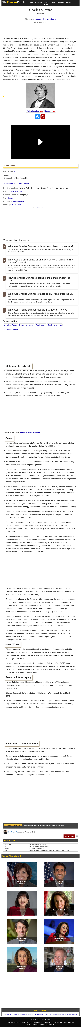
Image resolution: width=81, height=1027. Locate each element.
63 (15, 171)
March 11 (14, 191)
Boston (10, 198)
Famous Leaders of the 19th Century (45, 1014)
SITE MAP (25, 1022)
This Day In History (14, 1022)
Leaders (48, 111)
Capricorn (51, 19)
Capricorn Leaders (55, 325)
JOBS (72, 1022)
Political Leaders (33, 111)
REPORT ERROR (69, 836)
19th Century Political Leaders (67, 1014)
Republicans (16, 205)
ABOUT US (67, 1022)
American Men (24, 183)
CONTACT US (57, 1022)
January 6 (37, 19)
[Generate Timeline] (13, 826)
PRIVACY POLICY (47, 1022)
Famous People (34, 1025)
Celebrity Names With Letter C (23, 1014)
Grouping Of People (37, 1019)
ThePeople (13, 2)
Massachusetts (18, 201)
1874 (20, 191)
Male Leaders (41, 325)
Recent (48, 1019)
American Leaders (11, 329)
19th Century (8, 1014)
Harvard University (26, 325)
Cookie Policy (35, 1022)
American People (10, 325)
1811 (44, 19)
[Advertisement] (39, 29)
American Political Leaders (30, 432)
